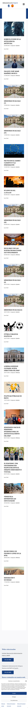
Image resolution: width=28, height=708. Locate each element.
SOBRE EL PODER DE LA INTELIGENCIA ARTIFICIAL (14, 25)
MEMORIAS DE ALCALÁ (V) (14, 89)
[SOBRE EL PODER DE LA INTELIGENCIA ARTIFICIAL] (14, 29)
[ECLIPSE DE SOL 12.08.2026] (14, 181)
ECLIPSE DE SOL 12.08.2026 (14, 179)
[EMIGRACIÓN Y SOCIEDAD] (14, 571)
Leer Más (6, 49)
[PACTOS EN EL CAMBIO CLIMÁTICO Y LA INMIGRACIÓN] (14, 151)
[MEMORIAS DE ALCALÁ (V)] (14, 91)
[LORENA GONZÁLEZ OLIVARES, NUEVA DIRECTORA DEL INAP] (14, 355)
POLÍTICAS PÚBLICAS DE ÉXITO (14, 385)
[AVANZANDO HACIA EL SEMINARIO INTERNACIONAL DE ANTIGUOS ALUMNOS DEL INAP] (14, 416)
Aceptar (14, 693)
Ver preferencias (14, 700)
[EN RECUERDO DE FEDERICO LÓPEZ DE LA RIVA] (14, 530)
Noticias (18, 75)
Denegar (14, 696)
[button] (26, 681)
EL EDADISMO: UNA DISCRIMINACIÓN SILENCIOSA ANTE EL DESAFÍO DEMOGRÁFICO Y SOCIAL (14, 448)
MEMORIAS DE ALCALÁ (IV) (14, 118)
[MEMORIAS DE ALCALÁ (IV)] (14, 121)
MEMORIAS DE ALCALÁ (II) (14, 268)
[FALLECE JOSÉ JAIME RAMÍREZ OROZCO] (14, 61)
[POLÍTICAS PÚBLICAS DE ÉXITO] (14, 387)
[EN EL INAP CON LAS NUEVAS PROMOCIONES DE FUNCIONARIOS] (14, 239)
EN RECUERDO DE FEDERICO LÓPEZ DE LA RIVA (14, 527)
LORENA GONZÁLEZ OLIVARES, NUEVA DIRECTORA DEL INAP (14, 352)
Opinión (18, 45)
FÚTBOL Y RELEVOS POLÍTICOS (14, 324)
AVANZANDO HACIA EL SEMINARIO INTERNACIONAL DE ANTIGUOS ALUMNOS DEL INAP (14, 411)
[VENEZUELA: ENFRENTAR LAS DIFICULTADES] (14, 488)
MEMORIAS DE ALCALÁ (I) (14, 298)
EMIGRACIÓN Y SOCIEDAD (14, 568)
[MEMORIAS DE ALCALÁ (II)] (14, 270)
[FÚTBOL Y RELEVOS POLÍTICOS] (14, 326)
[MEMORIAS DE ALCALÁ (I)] (14, 300)
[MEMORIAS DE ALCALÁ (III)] (14, 210)
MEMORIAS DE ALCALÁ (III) (14, 208)
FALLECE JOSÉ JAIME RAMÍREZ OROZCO (14, 59)
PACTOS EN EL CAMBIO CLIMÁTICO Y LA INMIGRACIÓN (14, 147)
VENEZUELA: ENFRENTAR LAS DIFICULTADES (14, 485)
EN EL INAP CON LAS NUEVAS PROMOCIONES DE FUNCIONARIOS (14, 236)
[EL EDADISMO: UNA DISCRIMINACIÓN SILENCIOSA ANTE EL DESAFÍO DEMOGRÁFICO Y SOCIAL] (14, 453)
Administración (10, 3)
